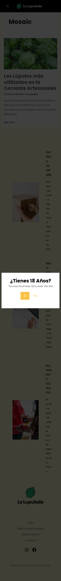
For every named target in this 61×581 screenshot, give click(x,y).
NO (35, 295)
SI (25, 295)
